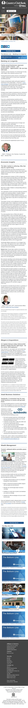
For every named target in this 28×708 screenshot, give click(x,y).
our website (8, 503)
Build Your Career (10, 653)
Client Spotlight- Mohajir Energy (9, 553)
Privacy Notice (9, 672)
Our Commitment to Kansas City (13, 670)
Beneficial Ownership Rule (12, 668)
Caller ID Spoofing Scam (7, 539)
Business (8, 657)
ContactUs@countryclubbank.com (11, 438)
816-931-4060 (12, 680)
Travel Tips (9, 663)
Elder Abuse (9, 660)
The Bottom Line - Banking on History (10, 637)
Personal (8, 659)
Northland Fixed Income (11, 646)
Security (9, 656)
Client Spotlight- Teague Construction (10, 609)
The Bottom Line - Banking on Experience (11, 581)
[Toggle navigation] (3, 11)
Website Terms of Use (11, 677)
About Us (8, 666)
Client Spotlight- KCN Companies (10, 595)
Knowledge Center (12, 41)
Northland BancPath (10, 648)
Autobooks (22, 406)
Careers (9, 651)
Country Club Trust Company (12, 307)
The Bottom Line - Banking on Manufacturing (12, 623)
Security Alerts (9, 661)
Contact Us (10, 665)
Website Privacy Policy (11, 676)
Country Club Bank (4, 41)
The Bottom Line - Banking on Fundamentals (12, 567)
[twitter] (4, 47)
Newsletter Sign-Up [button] (10, 51)
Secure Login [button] (12, 11)
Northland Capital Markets (12, 649)
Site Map (8, 673)
